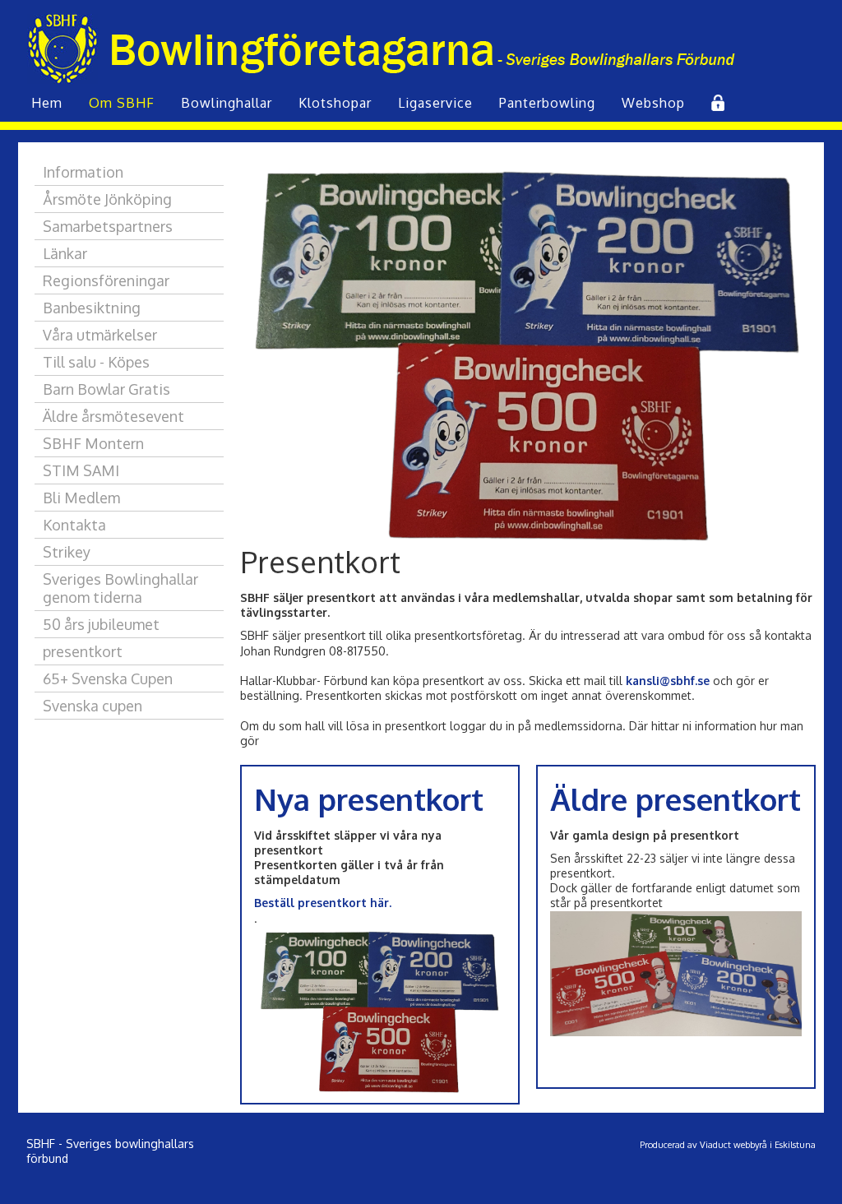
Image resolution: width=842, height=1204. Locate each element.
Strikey (66, 552)
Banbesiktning (92, 308)
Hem (46, 103)
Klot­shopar (335, 103)
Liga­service (435, 103)
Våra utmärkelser (100, 335)
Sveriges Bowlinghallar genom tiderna (120, 588)
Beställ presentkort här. (322, 903)
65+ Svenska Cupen (108, 678)
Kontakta (74, 525)
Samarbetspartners (108, 226)
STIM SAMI (81, 470)
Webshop (653, 103)
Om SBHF (122, 103)
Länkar (65, 253)
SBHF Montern (93, 443)
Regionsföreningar (106, 280)
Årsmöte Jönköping (107, 199)
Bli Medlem (81, 498)
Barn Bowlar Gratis (106, 389)
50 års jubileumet (101, 624)
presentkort (83, 651)
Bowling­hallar (226, 103)
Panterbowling (547, 103)
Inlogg (716, 103)
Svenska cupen (92, 706)
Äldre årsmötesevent (113, 416)
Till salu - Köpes (96, 362)
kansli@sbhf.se (668, 681)
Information (83, 172)
